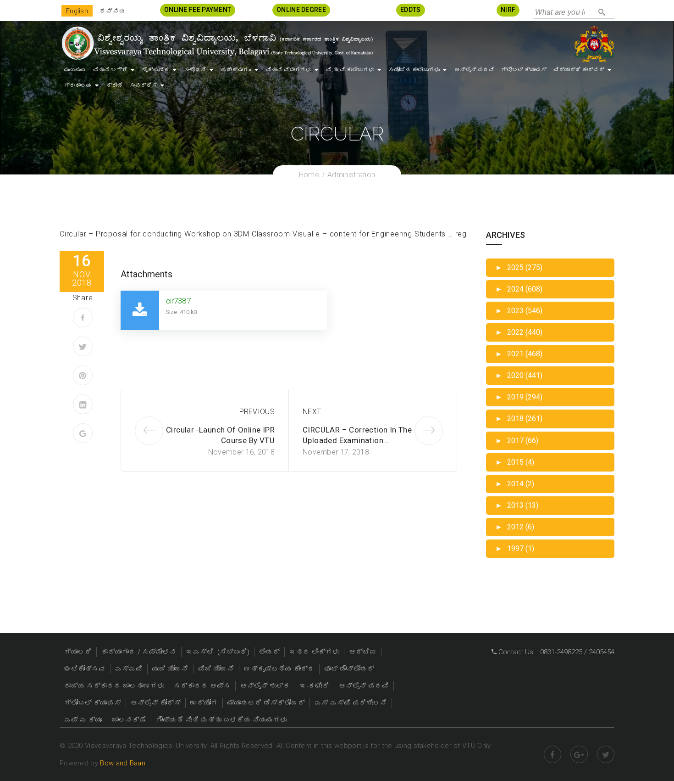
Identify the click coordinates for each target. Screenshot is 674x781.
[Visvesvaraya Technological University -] (217, 43)
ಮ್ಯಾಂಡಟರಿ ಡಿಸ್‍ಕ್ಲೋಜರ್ (266, 703)
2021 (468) (518, 353)
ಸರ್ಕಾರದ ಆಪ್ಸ (202, 686)
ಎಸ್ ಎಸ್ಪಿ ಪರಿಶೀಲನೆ (351, 703)
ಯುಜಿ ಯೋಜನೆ (170, 669)
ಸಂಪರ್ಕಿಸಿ (143, 85)
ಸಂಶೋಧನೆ (195, 70)
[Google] (83, 433)
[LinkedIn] (83, 404)
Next (312, 411)
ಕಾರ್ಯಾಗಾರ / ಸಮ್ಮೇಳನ (139, 652)
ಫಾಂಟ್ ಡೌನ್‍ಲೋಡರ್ (349, 669)
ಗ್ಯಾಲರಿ (78, 652)
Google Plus (579, 754)
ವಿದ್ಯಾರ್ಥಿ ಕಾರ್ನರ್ (578, 70)
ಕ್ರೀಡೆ (114, 85)
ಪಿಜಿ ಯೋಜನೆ (216, 669)
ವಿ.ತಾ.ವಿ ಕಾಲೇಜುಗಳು (350, 70)
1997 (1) (514, 548)
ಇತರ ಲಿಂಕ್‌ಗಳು (314, 652)
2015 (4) (514, 462)
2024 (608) (518, 289)
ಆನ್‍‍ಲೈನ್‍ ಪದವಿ (474, 70)
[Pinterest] (83, 375)
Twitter (605, 754)
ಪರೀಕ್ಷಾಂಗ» (236, 70)
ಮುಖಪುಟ (75, 70)
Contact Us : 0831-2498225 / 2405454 (555, 652)
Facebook (552, 754)
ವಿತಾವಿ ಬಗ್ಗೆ (110, 70)
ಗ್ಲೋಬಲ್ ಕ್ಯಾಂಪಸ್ (524, 70)
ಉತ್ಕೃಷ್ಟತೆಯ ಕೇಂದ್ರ (279, 669)
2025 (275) (518, 267)
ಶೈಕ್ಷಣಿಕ (156, 70)
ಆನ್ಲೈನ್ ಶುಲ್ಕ (265, 686)
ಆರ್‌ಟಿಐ (362, 652)
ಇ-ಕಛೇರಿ (314, 686)
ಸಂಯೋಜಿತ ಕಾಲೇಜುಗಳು (414, 70)
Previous (257, 411)
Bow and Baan (122, 763)
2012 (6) (514, 527)
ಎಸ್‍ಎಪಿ (129, 669)
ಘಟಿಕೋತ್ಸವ (84, 669)
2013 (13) (516, 505)
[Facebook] (83, 317)
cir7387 (178, 300)
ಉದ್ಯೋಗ (204, 703)
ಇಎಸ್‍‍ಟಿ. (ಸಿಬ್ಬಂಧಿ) (217, 652)
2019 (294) (518, 397)
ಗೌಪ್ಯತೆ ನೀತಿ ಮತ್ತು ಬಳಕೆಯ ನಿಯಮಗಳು (221, 720)
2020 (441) (518, 375)
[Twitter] (83, 346)
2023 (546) (518, 310)
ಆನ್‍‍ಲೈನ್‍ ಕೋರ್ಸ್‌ (156, 703)
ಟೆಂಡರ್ (269, 652)
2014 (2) (514, 483)
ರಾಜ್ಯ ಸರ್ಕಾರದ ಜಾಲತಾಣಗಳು (114, 686)
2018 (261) (518, 418)
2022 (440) (518, 332)
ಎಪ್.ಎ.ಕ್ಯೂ (83, 720)
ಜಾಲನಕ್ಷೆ (129, 720)
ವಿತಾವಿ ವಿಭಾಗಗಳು (288, 70)
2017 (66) (516, 440)
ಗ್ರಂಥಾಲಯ (78, 85)
